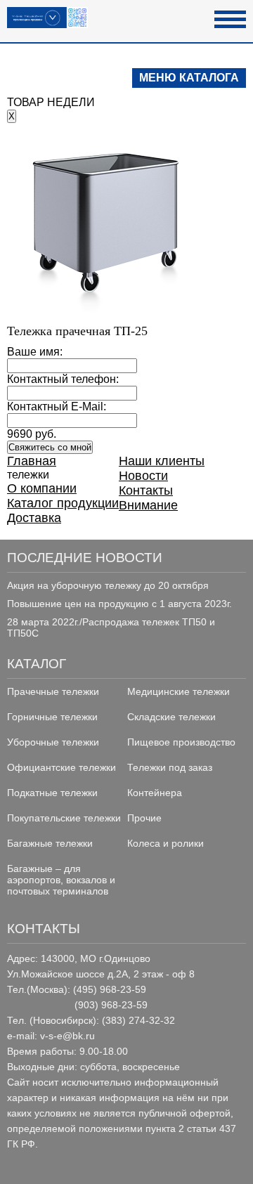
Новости (143, 476)
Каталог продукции (63, 503)
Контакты (146, 490)
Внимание (148, 505)
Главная (31, 461)
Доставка (34, 518)
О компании (42, 488)
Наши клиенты (162, 461)
